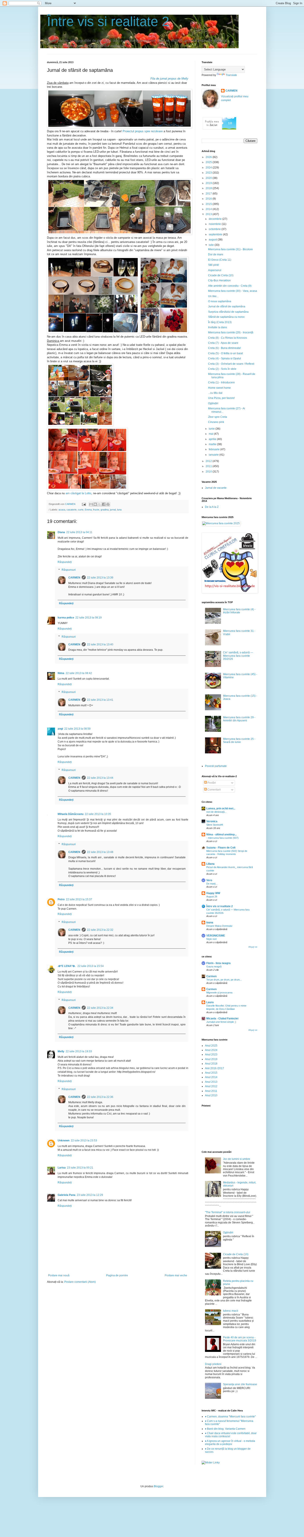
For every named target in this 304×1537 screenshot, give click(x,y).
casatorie (72, 509)
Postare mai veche (176, 1275)
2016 (209, 198)
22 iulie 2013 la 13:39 (100, 577)
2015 (209, 204)
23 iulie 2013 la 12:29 (90, 1195)
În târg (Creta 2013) (220, 322)
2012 (209, 461)
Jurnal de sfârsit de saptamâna (226, 306)
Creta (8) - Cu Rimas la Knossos (227, 337)
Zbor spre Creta (217, 416)
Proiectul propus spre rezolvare (143, 131)
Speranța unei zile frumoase (240, 1384)
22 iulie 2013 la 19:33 (79, 1051)
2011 (209, 466)
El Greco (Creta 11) (219, 259)
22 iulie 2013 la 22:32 (100, 929)
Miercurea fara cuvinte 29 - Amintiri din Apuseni (239, 719)
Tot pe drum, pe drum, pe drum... (224, 979)
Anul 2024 (211, 1050)
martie (213, 444)
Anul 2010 (211, 1095)
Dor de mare (215, 254)
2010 (209, 471)
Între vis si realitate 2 (108, 21)
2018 (209, 188)
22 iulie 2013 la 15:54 (90, 966)
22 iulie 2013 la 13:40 (100, 644)
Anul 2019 (211, 1059)
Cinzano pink (216, 422)
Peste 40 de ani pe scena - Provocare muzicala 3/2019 (239, 1339)
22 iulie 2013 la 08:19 (88, 617)
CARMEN (74, 577)
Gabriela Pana (66, 1195)
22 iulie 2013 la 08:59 (77, 728)
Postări (211, 782)
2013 (209, 214)
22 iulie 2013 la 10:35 (98, 814)
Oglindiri (213, 403)
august (213, 239)
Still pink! (213, 264)
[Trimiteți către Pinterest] (108, 504)
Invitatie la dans (217, 327)
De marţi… (212, 883)
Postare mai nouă (58, 1275)
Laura (210, 1002)
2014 (209, 209)
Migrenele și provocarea (219, 992)
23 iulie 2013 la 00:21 (80, 1167)
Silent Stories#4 (214, 824)
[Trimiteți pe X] (99, 504)
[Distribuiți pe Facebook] (103, 504)
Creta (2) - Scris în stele (222, 368)
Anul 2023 (211, 1054)
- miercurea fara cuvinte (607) (222, 838)
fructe (96, 509)
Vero (209, 880)
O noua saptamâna (219, 301)
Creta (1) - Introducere (221, 382)
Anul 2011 (211, 1091)
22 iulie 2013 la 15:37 (79, 899)
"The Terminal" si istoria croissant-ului (227, 1212)
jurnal (113, 509)
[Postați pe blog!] (95, 504)
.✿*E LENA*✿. (67, 966)
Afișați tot (252, 947)
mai (211, 433)
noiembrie (215, 224)
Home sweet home (219, 387)
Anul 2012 (211, 1086)
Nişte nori (211, 939)
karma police (66, 617)
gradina (105, 509)
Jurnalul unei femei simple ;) (221, 1022)
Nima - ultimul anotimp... (221, 834)
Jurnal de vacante (216, 487)
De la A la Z (212, 506)
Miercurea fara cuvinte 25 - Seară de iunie (239, 740)
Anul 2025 (211, 1045)
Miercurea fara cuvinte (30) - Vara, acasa (232, 290)
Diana (61, 532)
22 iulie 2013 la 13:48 (100, 852)
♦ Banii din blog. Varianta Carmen (225, 1428)
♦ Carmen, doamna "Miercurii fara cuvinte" (230, 1416)
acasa (62, 509)
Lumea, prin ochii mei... (220, 808)
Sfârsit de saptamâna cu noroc (226, 316)
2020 (209, 178)
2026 (209, 157)
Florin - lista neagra (218, 963)
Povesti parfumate (216, 766)
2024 (209, 167)
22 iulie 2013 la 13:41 (100, 699)
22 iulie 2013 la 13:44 (100, 777)
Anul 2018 (211, 1063)
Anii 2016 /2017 (214, 1068)
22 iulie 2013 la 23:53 (84, 1140)
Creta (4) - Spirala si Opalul (224, 358)
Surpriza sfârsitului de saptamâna (228, 311)
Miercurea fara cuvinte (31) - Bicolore (230, 249)
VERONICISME (215, 935)
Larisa (62, 1167)
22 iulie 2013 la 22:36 (100, 1097)
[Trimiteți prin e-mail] (91, 504)
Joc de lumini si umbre (236, 1159)
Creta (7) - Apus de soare (223, 342)
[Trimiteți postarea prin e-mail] (84, 504)
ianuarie (214, 454)
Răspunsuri (69, 570)
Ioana (209, 922)
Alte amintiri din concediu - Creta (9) (229, 285)
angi (60, 728)
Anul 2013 (211, 1081)
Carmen (211, 976)
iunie (212, 428)
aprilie (213, 439)
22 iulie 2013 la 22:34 (100, 1007)
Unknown (63, 1140)
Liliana (210, 863)
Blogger (158, 1486)
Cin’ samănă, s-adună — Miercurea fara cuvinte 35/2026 (238, 655)
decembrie (215, 218)
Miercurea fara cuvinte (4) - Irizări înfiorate (239, 611)
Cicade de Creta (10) (220, 275)
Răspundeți (65, 562)
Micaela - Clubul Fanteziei (222, 1018)
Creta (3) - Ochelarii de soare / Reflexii (231, 363)
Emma (88, 509)
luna (119, 509)
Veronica (211, 821)
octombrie (215, 229)
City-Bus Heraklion (219, 280)
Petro (61, 899)
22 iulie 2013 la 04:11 (79, 532)
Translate (231, 75)
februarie (214, 449)
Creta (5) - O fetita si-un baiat (225, 353)
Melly (61, 1051)
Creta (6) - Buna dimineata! (224, 348)
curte (80, 509)
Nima (61, 673)
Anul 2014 (211, 1077)
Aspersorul (214, 270)
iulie (212, 244)
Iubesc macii (230, 1310)
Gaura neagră (213, 966)
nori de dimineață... (216, 812)
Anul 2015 (211, 1072)
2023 (209, 172)
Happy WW (213, 893)
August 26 (211, 896)
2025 (209, 162)
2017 (209, 193)
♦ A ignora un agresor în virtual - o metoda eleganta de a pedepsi (230, 1442)
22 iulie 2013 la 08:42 (79, 673)
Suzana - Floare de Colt (220, 847)
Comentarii (214, 789)
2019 (209, 183)
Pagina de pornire (117, 1275)
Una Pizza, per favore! (221, 398)
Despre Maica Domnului (219, 926)
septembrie (216, 234)
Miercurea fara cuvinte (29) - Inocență (230, 332)
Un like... (213, 296)
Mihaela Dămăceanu (70, 814)
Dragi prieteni (213, 1364)
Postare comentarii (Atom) (80, 1281)
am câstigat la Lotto (78, 493)
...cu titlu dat (215, 392)
